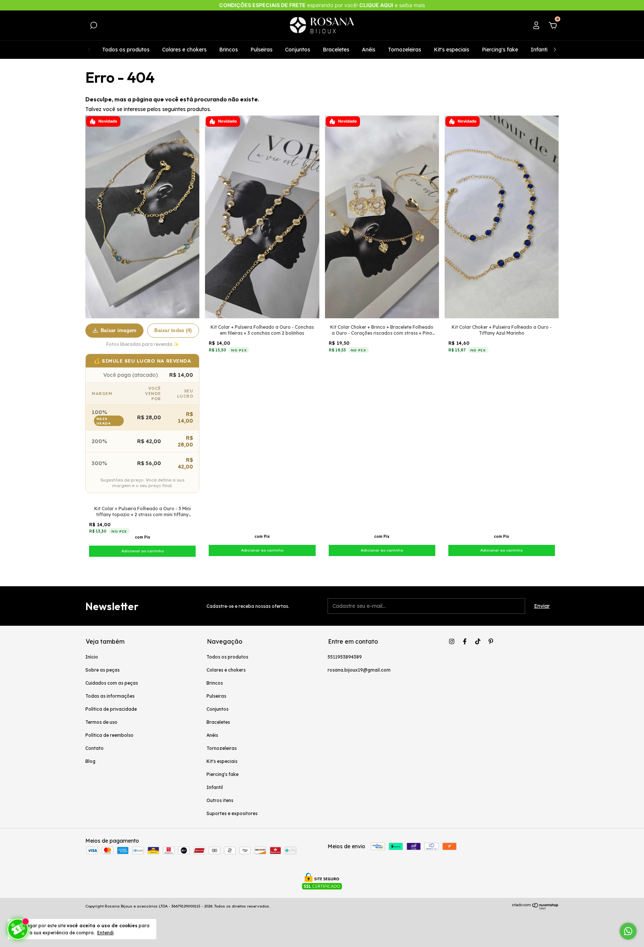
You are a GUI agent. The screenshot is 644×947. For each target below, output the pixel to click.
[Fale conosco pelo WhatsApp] (628, 931)
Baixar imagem (118, 330)
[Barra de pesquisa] (93, 26)
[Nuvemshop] (535, 908)
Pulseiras (261, 49)
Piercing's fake (500, 49)
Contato (94, 748)
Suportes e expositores (232, 813)
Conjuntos (297, 49)
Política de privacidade (111, 709)
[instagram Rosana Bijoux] (452, 641)
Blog (90, 761)
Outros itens (219, 800)
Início (91, 657)
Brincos (228, 49)
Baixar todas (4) (173, 330)
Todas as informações (110, 696)
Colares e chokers (184, 49)
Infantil (540, 49)
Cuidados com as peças (111, 683)
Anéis (368, 49)
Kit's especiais (451, 49)
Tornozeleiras (404, 49)
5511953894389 (345, 657)
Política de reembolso (109, 735)
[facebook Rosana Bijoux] (465, 641)
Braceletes (336, 49)
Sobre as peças (102, 670)
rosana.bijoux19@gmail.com (359, 670)
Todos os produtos (125, 49)
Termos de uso (101, 722)
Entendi (105, 932)
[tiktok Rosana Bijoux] (478, 641)
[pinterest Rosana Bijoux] (491, 641)
